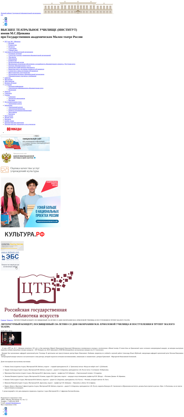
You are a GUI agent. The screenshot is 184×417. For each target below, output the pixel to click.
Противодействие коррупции (14, 122)
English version (9, 121)
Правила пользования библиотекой (20, 110)
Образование (12, 59)
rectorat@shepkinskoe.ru (13, 403)
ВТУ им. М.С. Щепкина (12, 41)
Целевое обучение (10, 83)
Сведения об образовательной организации (26, 13)
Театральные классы (15, 103)
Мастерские (8, 79)
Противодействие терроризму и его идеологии (20, 124)
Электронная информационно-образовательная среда (25, 88)
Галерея (7, 95)
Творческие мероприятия (16, 98)
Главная (3, 320)
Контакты (11, 114)
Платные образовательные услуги (19, 65)
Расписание (12, 90)
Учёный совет (13, 50)
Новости (7, 91)
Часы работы (12, 112)
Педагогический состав (16, 62)
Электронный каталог (15, 107)
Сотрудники (12, 48)
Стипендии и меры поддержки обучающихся (23, 71)
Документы (12, 57)
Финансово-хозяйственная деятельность (21, 67)
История (11, 43)
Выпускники (9, 115)
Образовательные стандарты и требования (22, 76)
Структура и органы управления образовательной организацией (29, 55)
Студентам (8, 84)
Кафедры (8, 78)
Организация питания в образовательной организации (26, 74)
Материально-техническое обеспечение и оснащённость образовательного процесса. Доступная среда (41, 64)
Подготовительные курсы (13, 102)
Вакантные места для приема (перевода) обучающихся (26, 69)
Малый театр (9, 117)
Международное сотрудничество (19, 72)
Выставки (11, 100)
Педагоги (11, 47)
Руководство (12, 45)
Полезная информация (15, 86)
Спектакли (8, 93)
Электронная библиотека (16, 109)
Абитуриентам (9, 81)
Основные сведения (15, 53)
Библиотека (8, 105)
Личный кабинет (6, 13)
